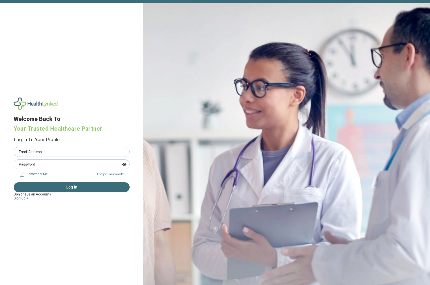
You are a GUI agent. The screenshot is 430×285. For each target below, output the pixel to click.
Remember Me (37, 174)
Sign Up (20, 198)
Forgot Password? (110, 174)
